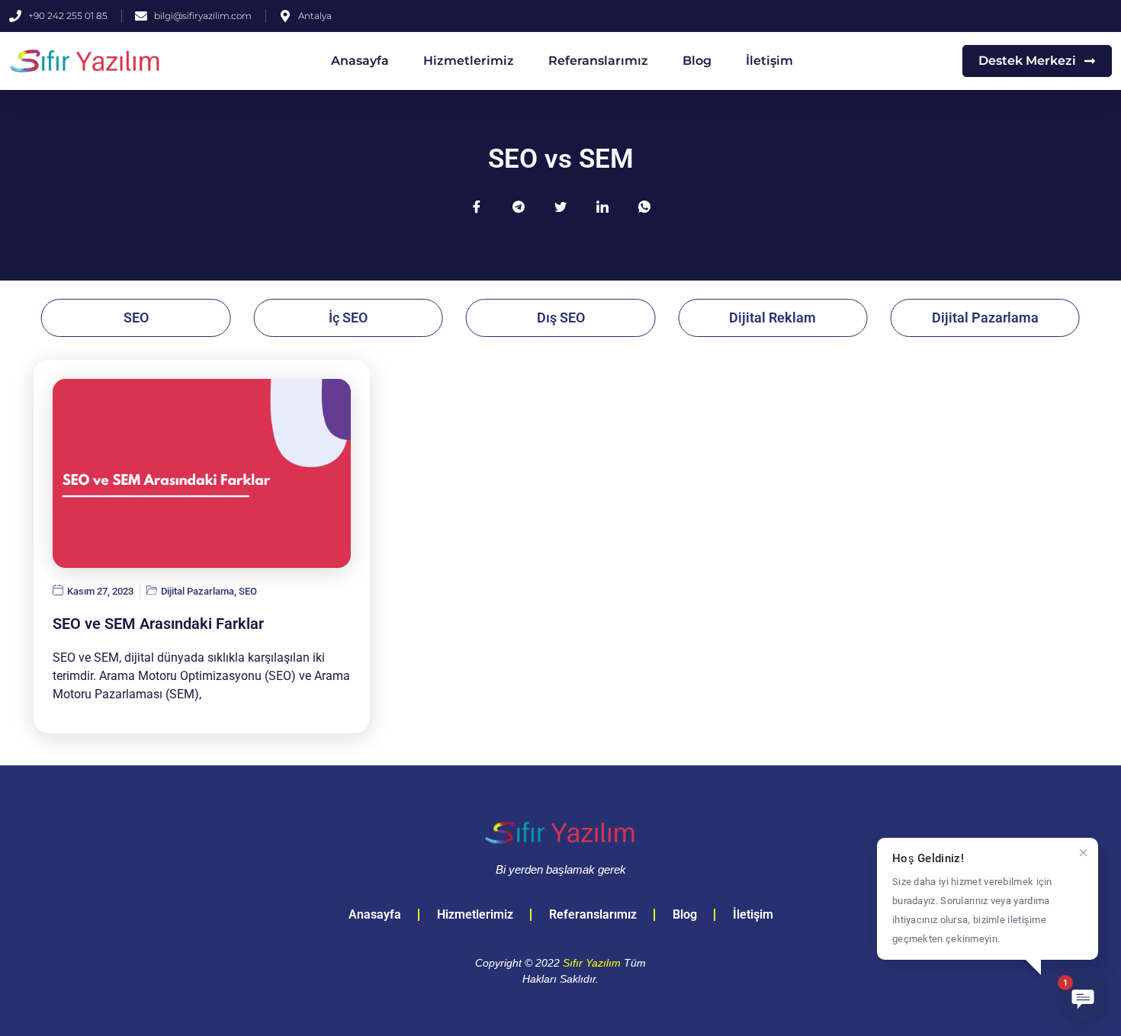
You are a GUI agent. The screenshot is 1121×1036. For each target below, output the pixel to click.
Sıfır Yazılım (592, 963)
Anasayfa (360, 60)
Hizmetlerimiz (468, 60)
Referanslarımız (598, 60)
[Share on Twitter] (560, 206)
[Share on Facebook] (476, 206)
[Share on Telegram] (518, 206)
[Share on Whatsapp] (644, 206)
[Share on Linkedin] (602, 206)
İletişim (769, 60)
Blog (697, 60)
